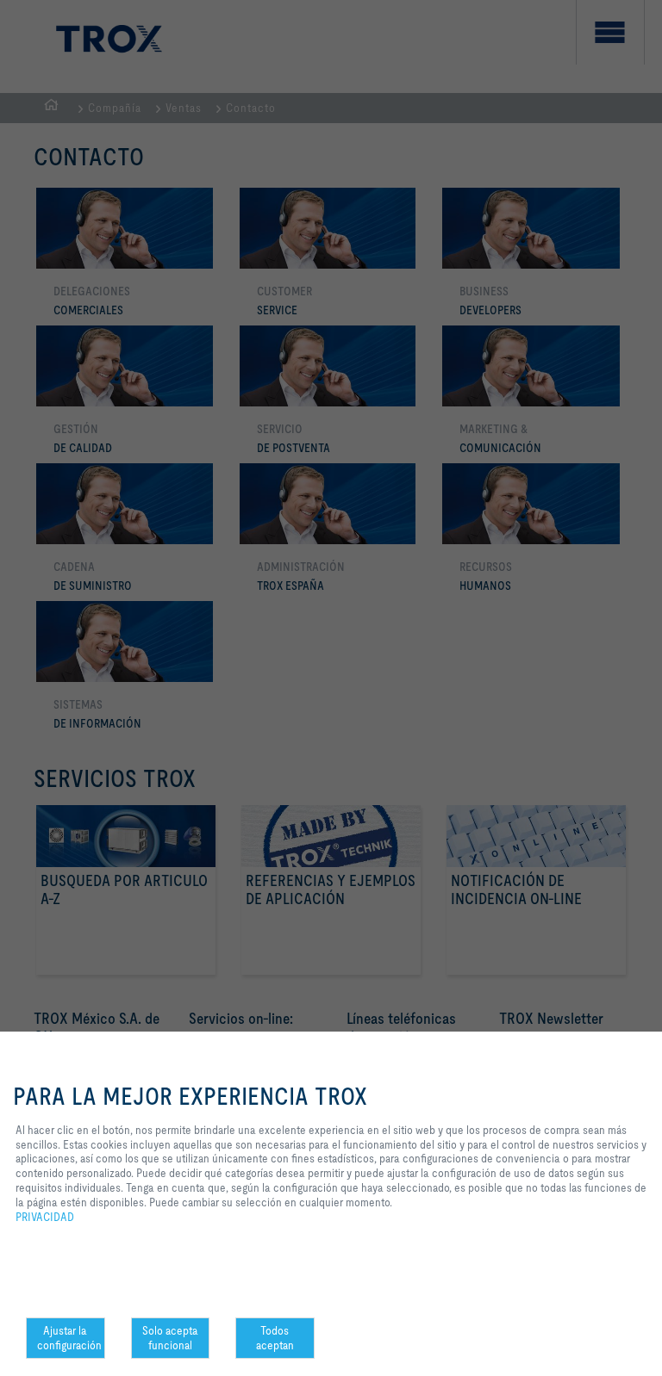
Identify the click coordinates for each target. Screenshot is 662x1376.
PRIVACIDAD (45, 1217)
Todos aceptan (275, 1337)
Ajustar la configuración (69, 1337)
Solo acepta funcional (170, 1337)
